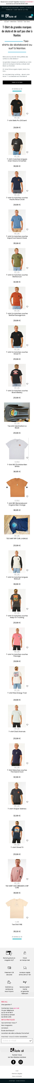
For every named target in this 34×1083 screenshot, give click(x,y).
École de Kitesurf (7, 1030)
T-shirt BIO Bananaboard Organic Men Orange (17, 504)
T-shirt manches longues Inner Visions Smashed (17, 160)
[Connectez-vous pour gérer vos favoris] (27, 113)
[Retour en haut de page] (30, 1077)
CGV (17, 1071)
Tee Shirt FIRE (17, 925)
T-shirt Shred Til (17, 847)
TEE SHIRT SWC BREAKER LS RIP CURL (17, 887)
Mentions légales (17, 1074)
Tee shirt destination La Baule (17, 427)
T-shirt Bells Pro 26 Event (17, 121)
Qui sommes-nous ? (9, 1023)
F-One (17, 922)
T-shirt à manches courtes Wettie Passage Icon (17, 314)
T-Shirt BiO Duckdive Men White (17, 466)
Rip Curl (17, 118)
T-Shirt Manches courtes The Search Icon (17, 771)
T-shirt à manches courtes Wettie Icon (17, 276)
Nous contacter (17, 1076)
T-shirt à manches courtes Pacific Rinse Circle (17, 199)
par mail (16, 1008)
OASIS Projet (12, 1081)
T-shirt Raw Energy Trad (17, 693)
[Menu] (2, 15)
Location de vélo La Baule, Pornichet (15, 1033)
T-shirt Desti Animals (17, 732)
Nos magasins (6, 1025)
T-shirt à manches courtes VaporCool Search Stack (17, 237)
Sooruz (17, 462)
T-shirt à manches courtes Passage (17, 655)
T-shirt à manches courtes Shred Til (17, 353)
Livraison (4, 1028)
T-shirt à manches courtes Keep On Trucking (17, 617)
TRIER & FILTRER (17, 82)
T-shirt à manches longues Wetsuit (17, 578)
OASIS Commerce (20, 1081)
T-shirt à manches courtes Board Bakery (17, 392)
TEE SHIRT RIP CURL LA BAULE (17, 539)
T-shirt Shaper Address (17, 809)
